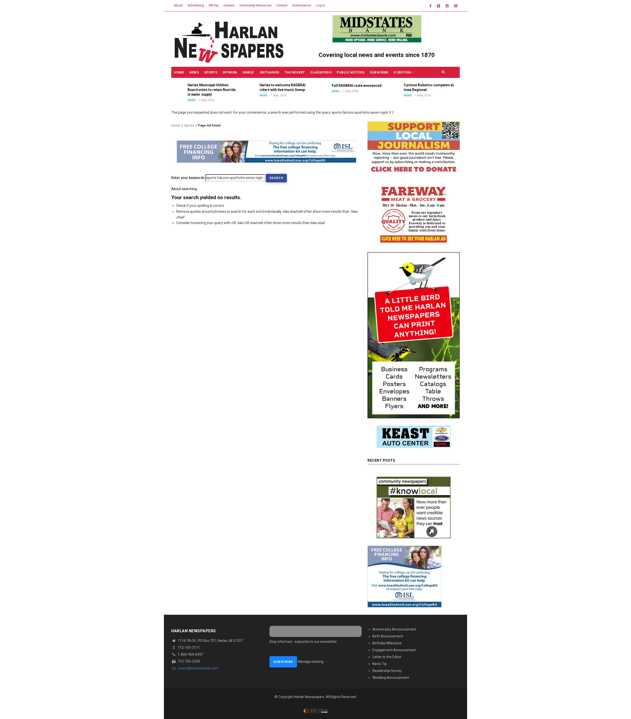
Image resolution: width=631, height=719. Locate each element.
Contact (281, 5)
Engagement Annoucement (394, 650)
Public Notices (350, 72)
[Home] (229, 41)
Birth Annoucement (387, 636)
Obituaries (269, 72)
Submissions (301, 5)
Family (248, 72)
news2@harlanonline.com (197, 668)
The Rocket (295, 72)
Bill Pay (214, 5)
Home (179, 72)
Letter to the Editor (387, 657)
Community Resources (255, 5)
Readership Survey (387, 671)
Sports (210, 72)
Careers (229, 5)
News (194, 72)
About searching (184, 189)
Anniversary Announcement (394, 629)
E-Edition (403, 72)
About (178, 5)
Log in (320, 5)
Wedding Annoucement (390, 678)
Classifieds (321, 72)
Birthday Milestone (387, 643)
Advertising (196, 5)
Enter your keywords (188, 178)
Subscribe (379, 72)
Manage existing (310, 662)
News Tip (379, 664)
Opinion (230, 72)
